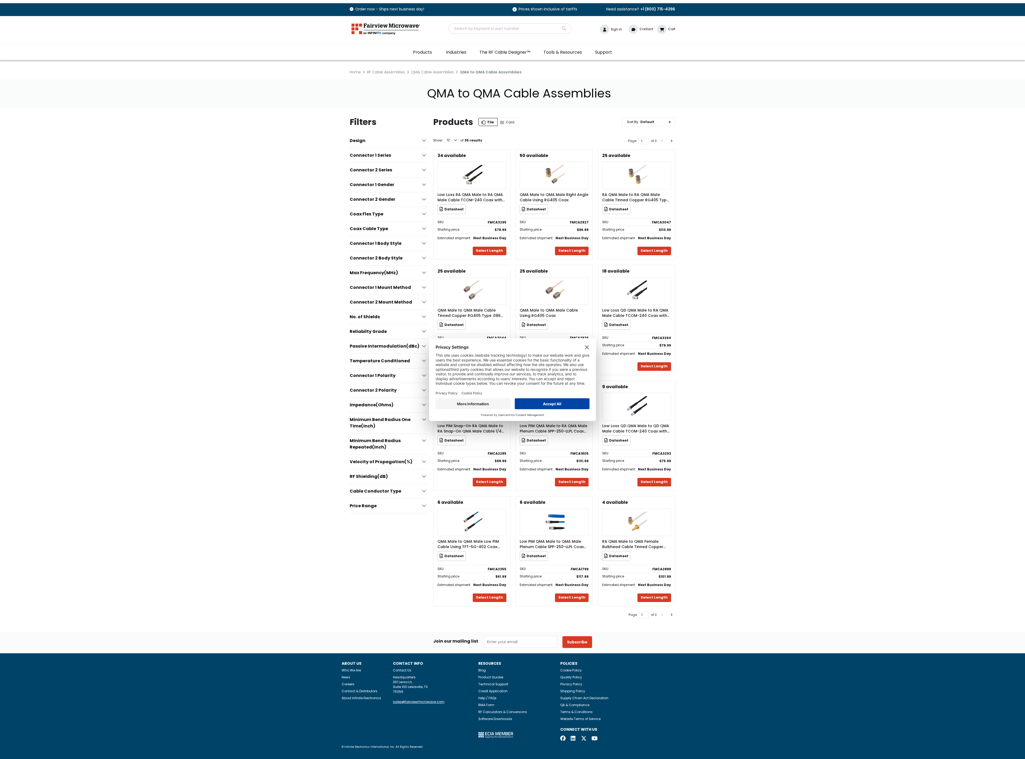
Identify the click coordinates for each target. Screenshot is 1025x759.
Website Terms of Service (580, 719)
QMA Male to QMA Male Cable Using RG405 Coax (549, 313)
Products (422, 52)
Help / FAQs (487, 698)
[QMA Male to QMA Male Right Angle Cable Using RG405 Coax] (554, 167)
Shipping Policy (572, 691)
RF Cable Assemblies (386, 72)
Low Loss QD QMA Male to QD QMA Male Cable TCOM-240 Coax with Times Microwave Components (635, 428)
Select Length (489, 250)
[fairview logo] (386, 28)
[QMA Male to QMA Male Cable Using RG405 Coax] (554, 283)
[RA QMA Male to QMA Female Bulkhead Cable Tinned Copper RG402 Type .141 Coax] (636, 514)
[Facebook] (563, 739)
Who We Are (351, 670)
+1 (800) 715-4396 (657, 9)
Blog (482, 670)
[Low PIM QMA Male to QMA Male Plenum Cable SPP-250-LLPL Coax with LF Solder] (554, 514)
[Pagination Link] (662, 140)
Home (355, 72)
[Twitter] (583, 739)
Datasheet (454, 209)
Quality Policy (571, 677)
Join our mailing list (455, 641)
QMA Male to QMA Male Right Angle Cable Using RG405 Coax (554, 197)
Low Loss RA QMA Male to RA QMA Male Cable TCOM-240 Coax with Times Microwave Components (470, 197)
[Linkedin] (573, 739)
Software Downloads (495, 719)
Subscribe (577, 642)
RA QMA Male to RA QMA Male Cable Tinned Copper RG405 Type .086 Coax (635, 197)
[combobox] (510, 28)
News (346, 677)
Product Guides (490, 677)
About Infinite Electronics (361, 698)
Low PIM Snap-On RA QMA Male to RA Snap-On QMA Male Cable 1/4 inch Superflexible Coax (470, 428)
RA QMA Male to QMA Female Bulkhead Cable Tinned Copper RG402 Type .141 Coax (632, 544)
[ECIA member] (495, 735)
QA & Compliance (574, 705)
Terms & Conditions (576, 712)
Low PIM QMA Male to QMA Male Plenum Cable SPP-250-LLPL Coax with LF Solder (552, 544)
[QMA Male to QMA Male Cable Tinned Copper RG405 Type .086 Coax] (472, 283)
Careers (348, 684)
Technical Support (493, 684)
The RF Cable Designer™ (504, 52)
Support (603, 52)
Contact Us (402, 670)
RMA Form (486, 705)
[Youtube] (594, 739)
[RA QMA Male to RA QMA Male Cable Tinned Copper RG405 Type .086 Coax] (636, 167)
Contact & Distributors (359, 691)
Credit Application (493, 691)
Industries (456, 52)
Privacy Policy (571, 684)
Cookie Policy (571, 670)
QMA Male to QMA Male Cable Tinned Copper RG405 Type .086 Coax (468, 313)
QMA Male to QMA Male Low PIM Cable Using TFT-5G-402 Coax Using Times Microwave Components (468, 544)
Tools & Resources (562, 52)
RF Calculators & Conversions (502, 712)
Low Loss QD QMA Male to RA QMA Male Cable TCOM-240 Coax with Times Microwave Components (635, 313)
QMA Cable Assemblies (432, 72)
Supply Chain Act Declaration (584, 698)
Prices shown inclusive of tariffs (548, 9)
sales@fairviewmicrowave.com (418, 701)
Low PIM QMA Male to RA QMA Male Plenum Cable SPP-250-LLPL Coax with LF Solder (553, 428)
